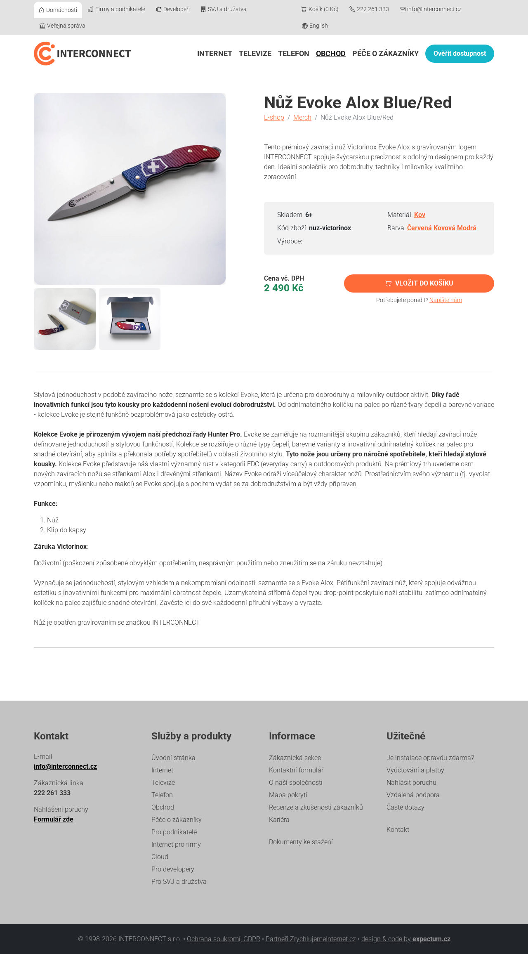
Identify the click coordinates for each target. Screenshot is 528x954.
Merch (302, 117)
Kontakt (398, 830)
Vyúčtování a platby (415, 770)
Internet (214, 53)
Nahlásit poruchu (411, 782)
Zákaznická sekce (295, 758)
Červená (419, 228)
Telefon (293, 53)
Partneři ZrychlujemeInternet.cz (311, 939)
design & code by (405, 939)
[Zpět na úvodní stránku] (82, 53)
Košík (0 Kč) (324, 9)
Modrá (466, 228)
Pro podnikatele (174, 832)
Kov (419, 215)
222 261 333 (373, 9)
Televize (255, 53)
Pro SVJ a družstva (179, 882)
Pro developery (172, 869)
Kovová (444, 228)
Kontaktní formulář (296, 770)
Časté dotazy (405, 807)
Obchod (331, 53)
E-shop (274, 117)
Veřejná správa (66, 25)
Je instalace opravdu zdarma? (430, 758)
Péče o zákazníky (385, 53)
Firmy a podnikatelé (120, 9)
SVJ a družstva (227, 9)
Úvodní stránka (173, 758)
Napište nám (445, 300)
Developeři (176, 9)
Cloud (159, 857)
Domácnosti (61, 10)
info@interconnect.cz (434, 9)
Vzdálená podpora (413, 795)
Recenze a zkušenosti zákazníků (316, 807)
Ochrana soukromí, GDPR (223, 939)
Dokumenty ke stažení (301, 842)
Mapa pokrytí (288, 795)
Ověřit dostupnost (460, 53)
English (318, 25)
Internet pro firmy (176, 844)
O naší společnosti (296, 782)
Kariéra (279, 820)
